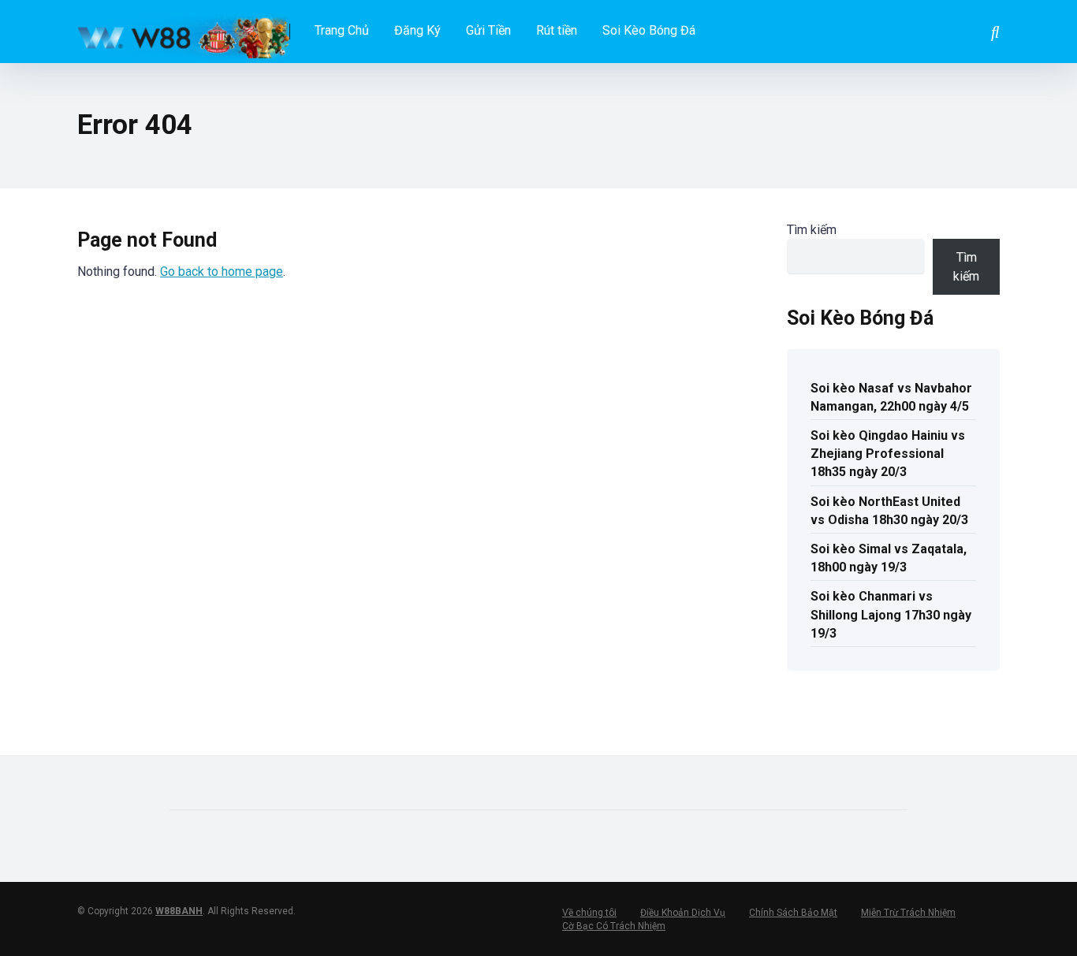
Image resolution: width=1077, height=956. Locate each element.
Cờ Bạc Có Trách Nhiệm (613, 926)
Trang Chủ (342, 30)
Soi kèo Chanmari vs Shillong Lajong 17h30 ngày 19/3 (891, 614)
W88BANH (179, 911)
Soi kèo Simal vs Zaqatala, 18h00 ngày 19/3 (889, 558)
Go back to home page (221, 271)
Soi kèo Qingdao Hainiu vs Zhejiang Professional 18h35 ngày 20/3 (888, 453)
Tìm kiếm (812, 229)
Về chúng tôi (589, 912)
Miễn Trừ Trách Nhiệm (908, 912)
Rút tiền (556, 30)
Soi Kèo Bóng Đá (648, 30)
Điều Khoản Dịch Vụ (682, 912)
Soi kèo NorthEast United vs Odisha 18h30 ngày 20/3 (889, 510)
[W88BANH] (183, 31)
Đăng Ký (417, 30)
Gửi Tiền (488, 30)
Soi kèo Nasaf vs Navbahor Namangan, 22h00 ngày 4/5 (891, 397)
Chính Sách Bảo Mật (793, 912)
